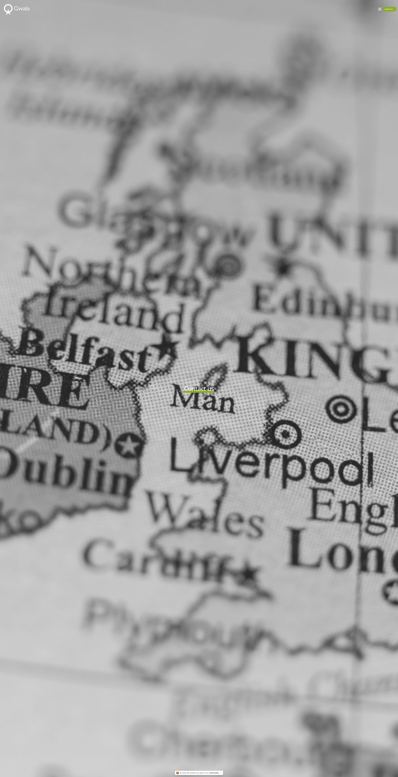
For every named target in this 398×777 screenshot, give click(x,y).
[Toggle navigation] (380, 9)
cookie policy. (214, 773)
